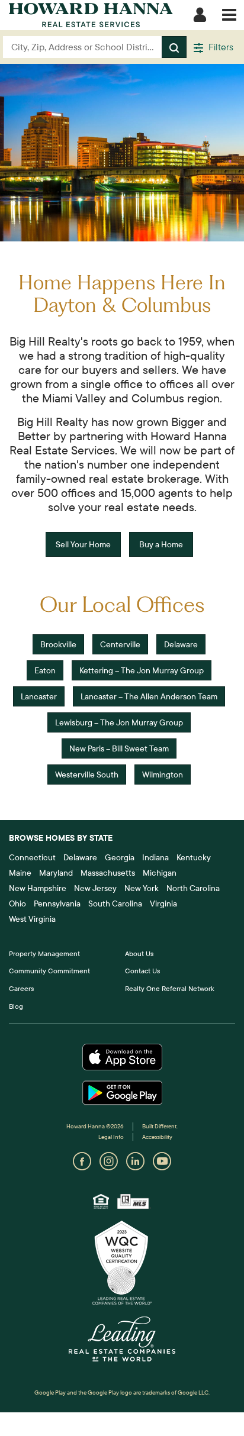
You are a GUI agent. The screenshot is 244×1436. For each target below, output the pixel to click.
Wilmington (162, 774)
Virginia (163, 903)
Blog (16, 1006)
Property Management (44, 953)
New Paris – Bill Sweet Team (119, 748)
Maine (20, 872)
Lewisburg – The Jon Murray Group (119, 722)
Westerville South (86, 774)
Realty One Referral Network (169, 988)
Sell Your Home (83, 544)
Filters (219, 47)
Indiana (155, 857)
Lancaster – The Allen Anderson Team (149, 696)
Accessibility (157, 1137)
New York (141, 888)
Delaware (181, 644)
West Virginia (32, 919)
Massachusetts (108, 872)
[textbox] (83, 47)
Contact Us (142, 970)
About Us (139, 953)
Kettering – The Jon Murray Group (141, 670)
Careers (21, 988)
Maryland (56, 872)
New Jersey (95, 888)
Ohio (17, 903)
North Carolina (193, 888)
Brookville (58, 644)
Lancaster (39, 696)
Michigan (159, 872)
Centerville (120, 644)
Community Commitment (49, 970)
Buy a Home (161, 544)
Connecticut (32, 857)
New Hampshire (37, 888)
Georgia (119, 857)
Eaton (45, 670)
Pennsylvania (57, 903)
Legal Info (111, 1137)
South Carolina (115, 903)
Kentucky (193, 857)
